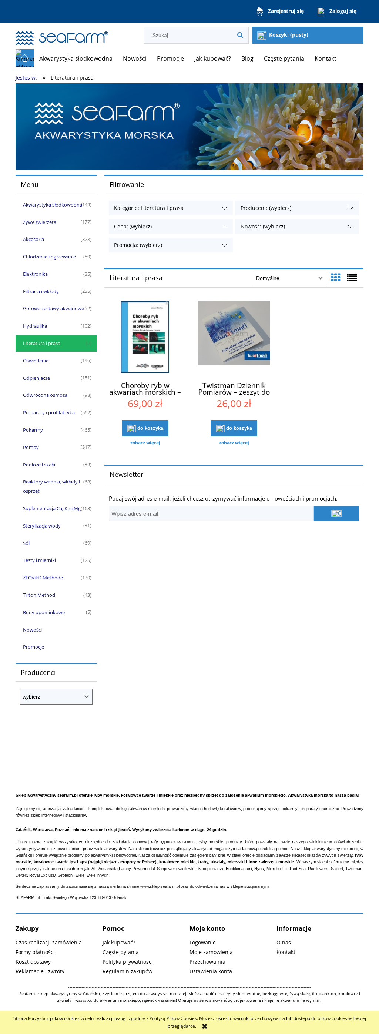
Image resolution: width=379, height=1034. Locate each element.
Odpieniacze (36, 378)
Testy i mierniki (39, 560)
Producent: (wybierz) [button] (266, 207)
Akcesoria (33, 239)
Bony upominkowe (44, 612)
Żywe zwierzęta (39, 222)
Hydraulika (35, 325)
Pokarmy (33, 429)
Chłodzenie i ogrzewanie (49, 256)
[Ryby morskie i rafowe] (189, 126)
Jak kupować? (119, 942)
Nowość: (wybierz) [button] (263, 226)
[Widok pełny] (352, 277)
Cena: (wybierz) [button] (133, 226)
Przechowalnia (207, 961)
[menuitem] (76, 58)
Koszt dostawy (33, 961)
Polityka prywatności (128, 961)
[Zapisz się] (336, 513)
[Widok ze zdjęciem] (336, 277)
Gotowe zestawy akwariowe (53, 308)
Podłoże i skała (39, 464)
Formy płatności (35, 952)
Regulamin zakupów (127, 971)
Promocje (33, 646)
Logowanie (203, 942)
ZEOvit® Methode (43, 577)
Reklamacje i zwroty (40, 971)
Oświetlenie (35, 360)
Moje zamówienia (211, 952)
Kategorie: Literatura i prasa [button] (149, 207)
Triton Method (39, 595)
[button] (145, 442)
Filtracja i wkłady (41, 291)
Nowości (32, 629)
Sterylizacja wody (42, 525)
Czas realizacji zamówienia (49, 942)
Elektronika (35, 274)
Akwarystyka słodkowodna (52, 204)
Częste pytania (121, 952)
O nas (283, 942)
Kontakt (285, 952)
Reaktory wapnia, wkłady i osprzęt (51, 486)
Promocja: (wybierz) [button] (138, 244)
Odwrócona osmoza (45, 395)
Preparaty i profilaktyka (49, 412)
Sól (26, 543)
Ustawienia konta (211, 971)
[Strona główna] (62, 35)
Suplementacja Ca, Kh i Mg (52, 508)
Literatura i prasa (41, 343)
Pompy (31, 447)
